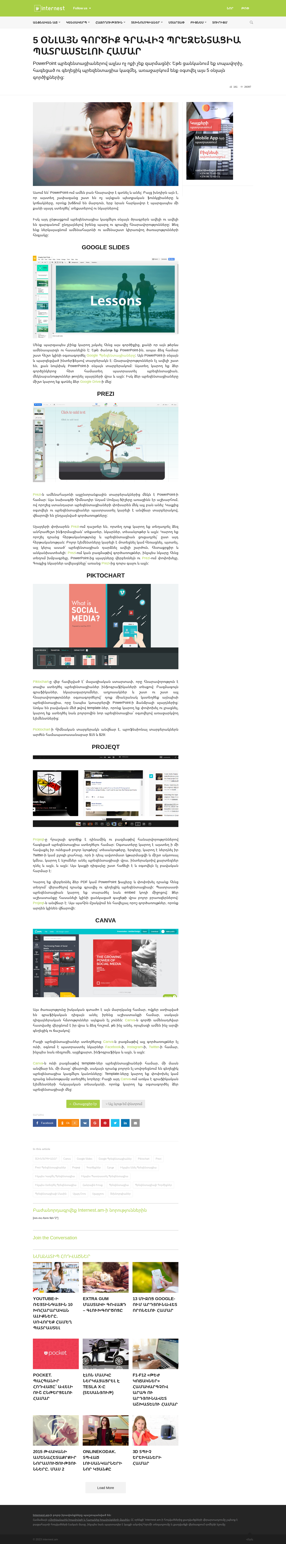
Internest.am (41, 1515)
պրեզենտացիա (119, 1185)
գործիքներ (93, 1167)
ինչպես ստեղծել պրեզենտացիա (55, 1185)
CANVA (105, 920)
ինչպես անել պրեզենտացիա (138, 1167)
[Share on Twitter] (115, 1123)
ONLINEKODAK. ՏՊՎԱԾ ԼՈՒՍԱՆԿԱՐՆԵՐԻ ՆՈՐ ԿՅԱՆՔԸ (102, 1460)
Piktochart (40, 681)
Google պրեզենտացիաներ (115, 1158)
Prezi (37, 494)
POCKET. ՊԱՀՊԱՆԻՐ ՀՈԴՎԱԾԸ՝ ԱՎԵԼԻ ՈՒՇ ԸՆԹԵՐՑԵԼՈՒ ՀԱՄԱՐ (53, 1386)
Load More (105, 1487)
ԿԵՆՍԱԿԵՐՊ (76, 22)
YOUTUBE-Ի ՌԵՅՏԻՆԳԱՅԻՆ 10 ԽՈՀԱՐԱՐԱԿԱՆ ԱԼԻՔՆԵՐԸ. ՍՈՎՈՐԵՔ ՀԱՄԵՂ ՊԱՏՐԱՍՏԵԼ (53, 1313)
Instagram (135, 1046)
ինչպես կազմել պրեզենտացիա (55, 1176)
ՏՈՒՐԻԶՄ (219, 22)
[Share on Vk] (85, 1123)
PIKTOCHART (106, 575)
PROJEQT (106, 747)
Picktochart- (42, 729)
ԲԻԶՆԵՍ (197, 22)
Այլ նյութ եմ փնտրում (125, 1104)
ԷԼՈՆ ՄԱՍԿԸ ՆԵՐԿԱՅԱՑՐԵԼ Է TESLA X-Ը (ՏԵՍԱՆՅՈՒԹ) (101, 1383)
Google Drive (90, 381)
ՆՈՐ (230, 8)
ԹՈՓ (245, 8)
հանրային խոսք (93, 1185)
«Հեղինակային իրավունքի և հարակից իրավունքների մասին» (89, 1519)
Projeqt (38, 839)
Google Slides (84, 1158)
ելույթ (110, 1167)
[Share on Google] (95, 1123)
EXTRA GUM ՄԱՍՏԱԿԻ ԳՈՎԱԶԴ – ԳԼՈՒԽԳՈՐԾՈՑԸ (104, 1304)
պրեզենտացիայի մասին (51, 1193)
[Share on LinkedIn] (125, 1123)
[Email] (135, 1123)
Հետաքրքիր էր (84, 1104)
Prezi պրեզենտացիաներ (50, 1167)
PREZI (105, 394)
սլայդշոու (98, 1193)
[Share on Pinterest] (105, 1123)
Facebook (113, 1046)
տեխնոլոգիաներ (120, 1193)
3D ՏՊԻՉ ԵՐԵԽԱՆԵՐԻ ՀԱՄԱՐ (147, 1457)
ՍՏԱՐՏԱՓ (176, 22)
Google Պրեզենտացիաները (111, 355)
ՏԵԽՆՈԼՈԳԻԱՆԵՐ (145, 22)
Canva (130, 1020)
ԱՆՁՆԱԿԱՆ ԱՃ (45, 22)
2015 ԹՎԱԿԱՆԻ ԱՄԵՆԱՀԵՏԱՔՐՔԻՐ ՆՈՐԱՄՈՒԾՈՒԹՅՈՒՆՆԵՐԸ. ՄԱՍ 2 (54, 1460)
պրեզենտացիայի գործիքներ (153, 1185)
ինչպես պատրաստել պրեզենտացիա (104, 1176)
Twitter (154, 1046)
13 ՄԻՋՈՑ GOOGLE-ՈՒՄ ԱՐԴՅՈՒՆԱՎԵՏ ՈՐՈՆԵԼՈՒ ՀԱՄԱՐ (155, 1304)
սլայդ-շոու (79, 1193)
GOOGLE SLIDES (106, 247)
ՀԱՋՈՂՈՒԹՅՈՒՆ (109, 22)
